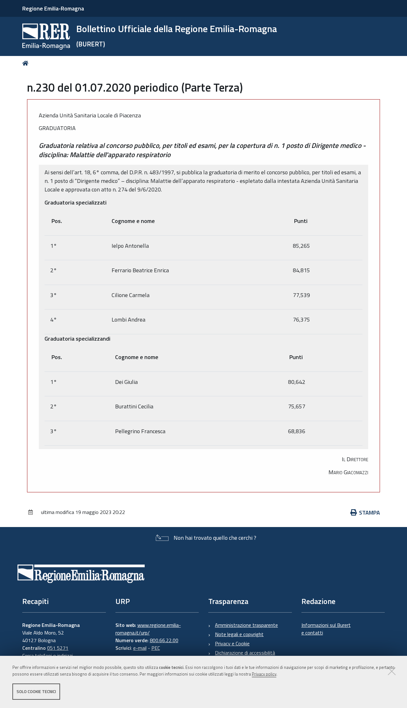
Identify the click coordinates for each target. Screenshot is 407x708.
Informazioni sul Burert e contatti (326, 628)
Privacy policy (264, 674)
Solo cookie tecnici (36, 691)
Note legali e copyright (239, 634)
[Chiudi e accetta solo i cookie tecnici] (392, 671)
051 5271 (57, 648)
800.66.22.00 (164, 640)
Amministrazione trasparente (246, 625)
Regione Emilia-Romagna (53, 8)
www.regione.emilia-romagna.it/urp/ (148, 628)
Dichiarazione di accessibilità (245, 652)
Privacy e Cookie (232, 643)
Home (26, 63)
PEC (155, 648)
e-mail (140, 648)
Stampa (369, 512)
